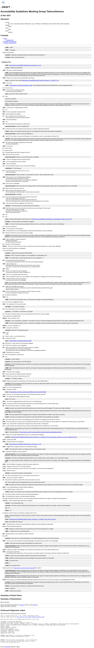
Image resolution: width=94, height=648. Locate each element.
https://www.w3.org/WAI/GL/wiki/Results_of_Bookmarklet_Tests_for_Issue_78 (52, 219)
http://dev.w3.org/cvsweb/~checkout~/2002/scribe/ (30, 616)
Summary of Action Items (10, 41)
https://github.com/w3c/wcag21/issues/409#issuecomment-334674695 (28, 392)
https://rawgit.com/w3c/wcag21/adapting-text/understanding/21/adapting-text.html (41, 432)
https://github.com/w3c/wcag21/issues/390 (25, 568)
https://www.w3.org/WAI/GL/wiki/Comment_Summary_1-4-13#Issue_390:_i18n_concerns (33, 519)
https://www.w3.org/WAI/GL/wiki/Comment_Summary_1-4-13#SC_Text (40, 80)
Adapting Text (10, 40)
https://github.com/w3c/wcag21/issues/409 (20, 340)
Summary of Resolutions (10, 43)
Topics (5, 38)
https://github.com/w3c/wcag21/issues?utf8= (21, 85)
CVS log (35, 605)
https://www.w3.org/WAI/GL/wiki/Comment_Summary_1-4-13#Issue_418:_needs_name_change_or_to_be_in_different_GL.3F (44, 437)
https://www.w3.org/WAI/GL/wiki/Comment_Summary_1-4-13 (25, 65)
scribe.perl (22, 605)
